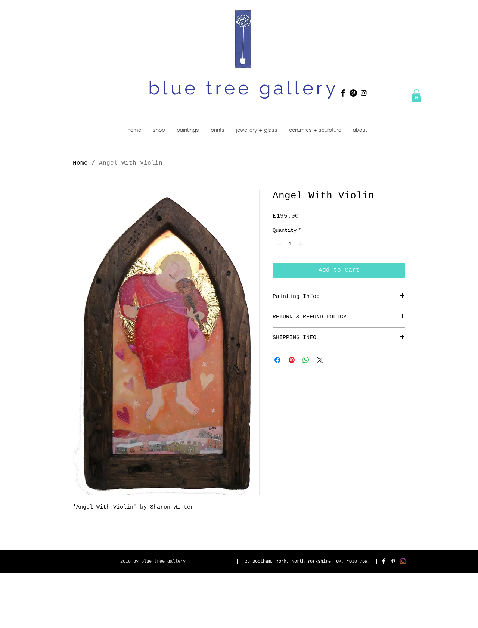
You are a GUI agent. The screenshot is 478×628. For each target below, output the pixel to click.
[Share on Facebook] (277, 359)
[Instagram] (403, 561)
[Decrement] (278, 244)
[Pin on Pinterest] (291, 359)
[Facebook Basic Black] (343, 93)
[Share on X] (320, 359)
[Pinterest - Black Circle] (353, 93)
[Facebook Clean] (384, 561)
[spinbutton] (290, 244)
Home (80, 163)
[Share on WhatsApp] (305, 359)
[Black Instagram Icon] (363, 93)
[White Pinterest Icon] (393, 561)
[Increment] (301, 244)
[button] (416, 95)
